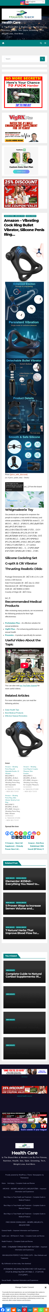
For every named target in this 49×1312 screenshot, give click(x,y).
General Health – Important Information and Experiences (20, 1230)
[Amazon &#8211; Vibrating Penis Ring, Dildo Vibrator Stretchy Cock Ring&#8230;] (14, 807)
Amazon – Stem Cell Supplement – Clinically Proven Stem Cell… (14, 846)
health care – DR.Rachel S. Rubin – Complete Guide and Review (23, 1236)
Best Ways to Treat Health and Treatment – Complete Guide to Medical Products (24, 1198)
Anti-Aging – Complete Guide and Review (21, 1183)
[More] (38, 831)
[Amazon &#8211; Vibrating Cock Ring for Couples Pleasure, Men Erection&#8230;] (32, 779)
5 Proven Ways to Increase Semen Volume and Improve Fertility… (23, 908)
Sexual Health (31, 216)
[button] (45, 1287)
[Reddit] (16, 831)
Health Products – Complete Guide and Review (17, 1241)
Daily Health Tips (12, 710)
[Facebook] (7, 831)
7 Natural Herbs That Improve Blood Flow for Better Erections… (21, 933)
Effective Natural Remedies (16, 716)
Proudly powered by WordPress (16, 1175)
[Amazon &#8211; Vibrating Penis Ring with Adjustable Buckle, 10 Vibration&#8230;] (14, 779)
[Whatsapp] (25, 831)
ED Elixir (24, 1077)
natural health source (24, 1096)
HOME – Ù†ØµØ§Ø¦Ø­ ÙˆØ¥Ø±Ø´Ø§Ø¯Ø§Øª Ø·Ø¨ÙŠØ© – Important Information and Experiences (24, 1248)
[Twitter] (12, 831)
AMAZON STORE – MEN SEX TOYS (14, 216)
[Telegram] (30, 831)
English (32, 2)
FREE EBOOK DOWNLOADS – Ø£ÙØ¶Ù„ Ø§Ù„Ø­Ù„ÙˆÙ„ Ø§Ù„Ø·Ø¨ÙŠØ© (24, 1223)
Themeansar (24, 1178)
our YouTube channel (28, 686)
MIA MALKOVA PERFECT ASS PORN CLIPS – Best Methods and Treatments (24, 1256)
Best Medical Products (14, 713)
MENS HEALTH (10, 878)
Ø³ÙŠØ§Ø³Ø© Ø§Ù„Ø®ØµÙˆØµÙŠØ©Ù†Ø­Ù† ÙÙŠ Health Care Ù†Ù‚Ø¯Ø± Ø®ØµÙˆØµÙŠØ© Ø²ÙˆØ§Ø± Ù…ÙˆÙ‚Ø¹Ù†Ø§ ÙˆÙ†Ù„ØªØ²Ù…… (24, 1272)
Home (4, 1183)
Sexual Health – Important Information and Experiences (20, 1280)
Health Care (11, 22)
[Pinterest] (21, 831)
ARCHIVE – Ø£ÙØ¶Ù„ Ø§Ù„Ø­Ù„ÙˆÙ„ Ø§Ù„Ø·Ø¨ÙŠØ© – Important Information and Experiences (24, 1190)
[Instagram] (34, 831)
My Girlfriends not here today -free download (16, 1263)
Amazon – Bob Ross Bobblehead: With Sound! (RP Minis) (36, 846)
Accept (24, 1307)
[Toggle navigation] (45, 43)
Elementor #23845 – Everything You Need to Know (21, 884)
